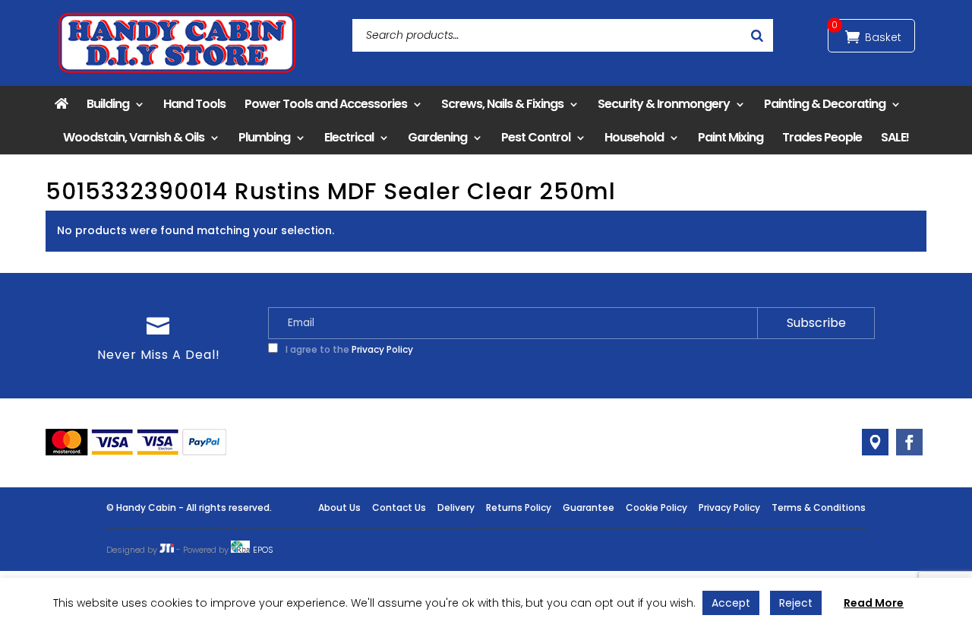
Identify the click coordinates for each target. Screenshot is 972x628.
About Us (339, 507)
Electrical (349, 137)
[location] (875, 442)
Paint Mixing (730, 137)
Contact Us (399, 507)
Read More (874, 603)
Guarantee (588, 507)
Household (634, 137)
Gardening (437, 137)
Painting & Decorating (824, 104)
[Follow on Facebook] (909, 442)
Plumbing (264, 137)
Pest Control (535, 137)
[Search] (757, 35)
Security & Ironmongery (664, 104)
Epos (263, 550)
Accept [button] (731, 603)
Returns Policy (518, 507)
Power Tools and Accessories (326, 104)
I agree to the (348, 349)
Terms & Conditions (819, 507)
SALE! (895, 137)
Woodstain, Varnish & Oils (133, 137)
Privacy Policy (382, 349)
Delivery (456, 507)
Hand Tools (194, 104)
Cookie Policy (656, 507)
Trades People (822, 137)
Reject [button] (796, 603)
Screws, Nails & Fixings (502, 104)
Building (108, 104)
